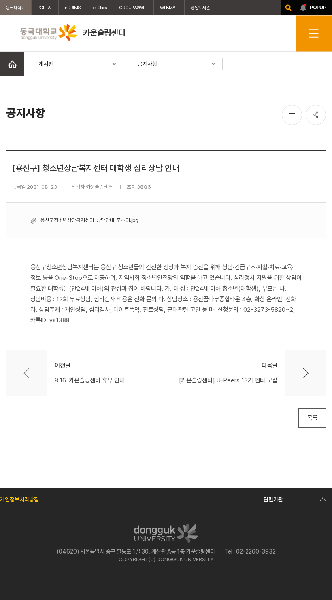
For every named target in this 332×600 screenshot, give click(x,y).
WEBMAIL (169, 8)
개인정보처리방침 (19, 499)
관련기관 (273, 499)
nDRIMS (73, 8)
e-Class (99, 8)
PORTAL (45, 8)
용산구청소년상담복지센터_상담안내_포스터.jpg (89, 220)
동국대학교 (15, 8)
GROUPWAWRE (133, 8)
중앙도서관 (200, 8)
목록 (312, 418)
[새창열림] (288, 7)
